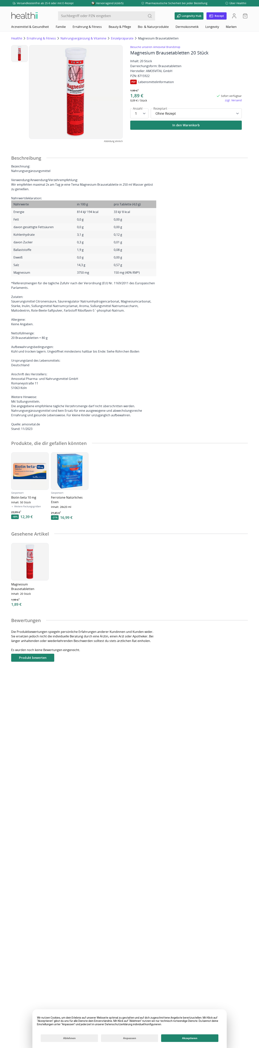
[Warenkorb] (244, 15)
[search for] (150, 16)
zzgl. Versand (233, 100)
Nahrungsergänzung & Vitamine (83, 38)
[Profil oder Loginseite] (234, 15)
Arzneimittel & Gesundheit (30, 27)
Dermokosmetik (187, 27)
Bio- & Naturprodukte (153, 27)
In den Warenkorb (186, 125)
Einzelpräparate (122, 38)
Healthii (16, 38)
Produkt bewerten (32, 658)
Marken (231, 27)
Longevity (212, 27)
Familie (61, 27)
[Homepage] (24, 16)
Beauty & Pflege (120, 27)
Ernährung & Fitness (87, 27)
